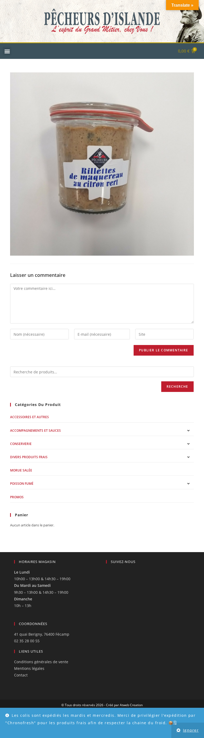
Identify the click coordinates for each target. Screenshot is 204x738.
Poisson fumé (21, 483)
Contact (21, 675)
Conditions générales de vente (41, 661)
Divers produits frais (29, 457)
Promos (17, 497)
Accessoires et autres (29, 417)
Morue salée (21, 470)
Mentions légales (29, 668)
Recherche (177, 386)
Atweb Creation (131, 705)
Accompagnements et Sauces (35, 430)
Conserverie (21, 444)
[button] (7, 51)
